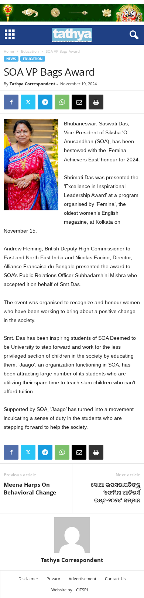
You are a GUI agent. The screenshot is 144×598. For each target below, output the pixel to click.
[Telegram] (45, 102)
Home (9, 51)
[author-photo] (72, 535)
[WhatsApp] (62, 102)
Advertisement (82, 578)
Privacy (53, 578)
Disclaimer (28, 578)
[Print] (96, 102)
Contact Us (115, 578)
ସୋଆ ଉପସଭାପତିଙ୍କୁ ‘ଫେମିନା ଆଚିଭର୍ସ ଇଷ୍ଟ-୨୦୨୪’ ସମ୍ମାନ (115, 492)
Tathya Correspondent (32, 83)
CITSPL (82, 589)
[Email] (79, 102)
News (11, 58)
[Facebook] (11, 102)
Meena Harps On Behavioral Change (30, 488)
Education (30, 51)
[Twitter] (28, 102)
